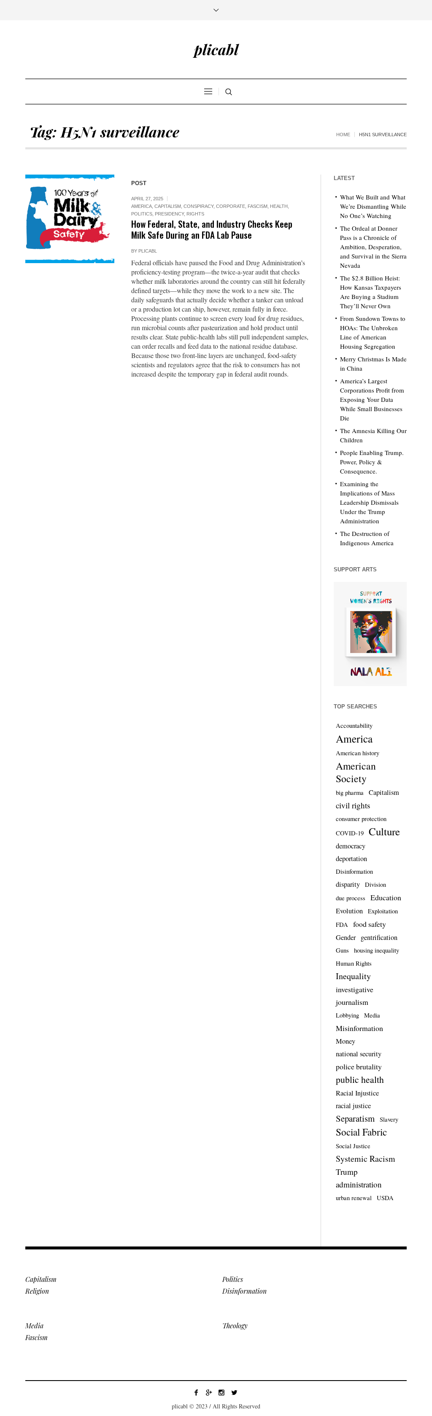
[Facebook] (196, 1392)
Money (345, 1041)
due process (350, 898)
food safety (369, 924)
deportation (351, 858)
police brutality (359, 1066)
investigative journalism (354, 995)
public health (360, 1079)
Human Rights (354, 963)
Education (385, 897)
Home (343, 134)
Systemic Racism (365, 1158)
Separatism (355, 1118)
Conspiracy (198, 206)
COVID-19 (350, 833)
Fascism (257, 206)
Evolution (349, 910)
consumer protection (361, 819)
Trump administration (359, 1178)
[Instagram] (221, 1392)
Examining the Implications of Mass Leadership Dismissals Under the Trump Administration (369, 502)
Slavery (389, 1119)
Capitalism (167, 206)
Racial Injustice (357, 1093)
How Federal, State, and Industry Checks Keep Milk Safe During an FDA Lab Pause (211, 229)
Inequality (353, 976)
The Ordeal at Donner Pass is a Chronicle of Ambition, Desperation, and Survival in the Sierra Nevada (373, 246)
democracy (350, 846)
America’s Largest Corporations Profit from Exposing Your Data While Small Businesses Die (372, 399)
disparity (348, 884)
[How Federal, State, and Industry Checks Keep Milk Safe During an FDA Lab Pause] (69, 219)
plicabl (147, 250)
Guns (342, 950)
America (141, 206)
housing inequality (376, 950)
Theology (235, 1325)
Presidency (169, 213)
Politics (141, 213)
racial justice (353, 1105)
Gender (346, 937)
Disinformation (354, 871)
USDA (385, 1198)
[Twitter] (234, 1392)
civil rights (353, 805)
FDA (342, 925)
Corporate (230, 206)
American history (357, 753)
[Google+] (209, 1392)
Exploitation (383, 911)
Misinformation (359, 1028)
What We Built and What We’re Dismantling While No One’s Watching (373, 206)
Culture (384, 831)
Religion (37, 1291)
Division (375, 884)
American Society (356, 772)
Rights (195, 213)
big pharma (350, 793)
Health (279, 206)
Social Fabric (361, 1132)
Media (372, 1015)
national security (358, 1053)
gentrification (379, 937)
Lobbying (347, 1015)
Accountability (354, 725)
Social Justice (353, 1146)
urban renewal (354, 1198)
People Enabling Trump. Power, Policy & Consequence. (372, 461)
